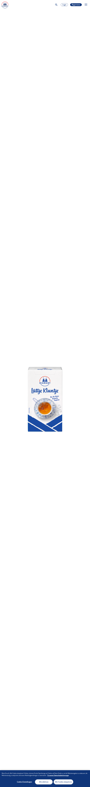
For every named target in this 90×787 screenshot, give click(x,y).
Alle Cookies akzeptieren (63, 782)
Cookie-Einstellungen (24, 782)
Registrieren (76, 4)
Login (64, 4)
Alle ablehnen (44, 782)
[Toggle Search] (56, 4)
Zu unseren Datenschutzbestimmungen (58, 775)
